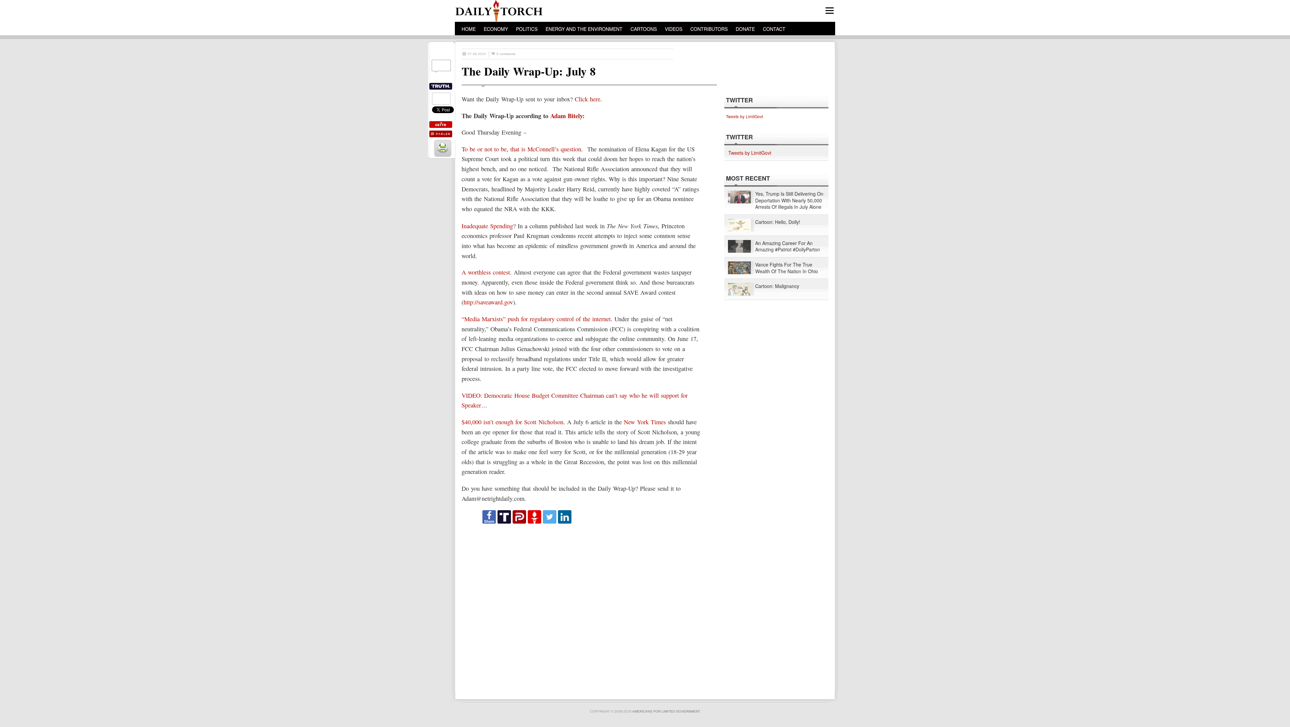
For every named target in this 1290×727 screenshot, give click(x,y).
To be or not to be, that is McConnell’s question (521, 149)
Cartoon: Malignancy (777, 286)
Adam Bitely (566, 115)
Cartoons (644, 29)
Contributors (709, 29)
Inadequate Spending (487, 226)
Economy (496, 29)
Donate (745, 29)
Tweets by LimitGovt (744, 116)
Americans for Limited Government (666, 711)
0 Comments (506, 54)
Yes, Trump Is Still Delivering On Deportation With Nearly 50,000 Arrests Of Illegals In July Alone (789, 200)
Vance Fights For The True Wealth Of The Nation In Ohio (786, 268)
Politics (527, 29)
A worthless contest (486, 272)
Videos (673, 29)
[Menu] (829, 10)
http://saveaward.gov (488, 302)
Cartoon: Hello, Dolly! (777, 222)
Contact (774, 29)
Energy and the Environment (584, 29)
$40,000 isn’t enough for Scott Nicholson (512, 422)
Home (469, 29)
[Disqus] (583, 608)
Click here (587, 99)
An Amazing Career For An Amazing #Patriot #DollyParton (787, 246)
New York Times (645, 422)
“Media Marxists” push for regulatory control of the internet (536, 319)
